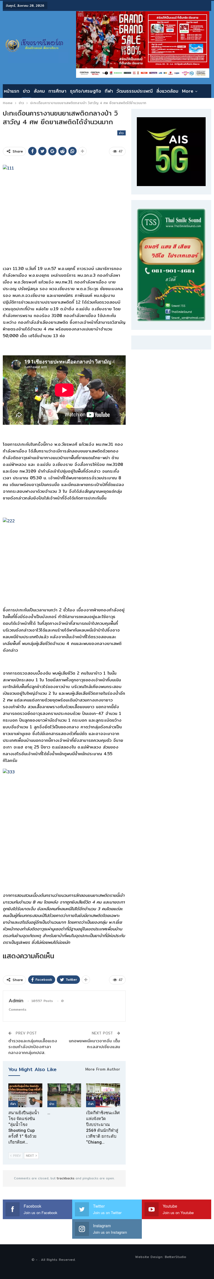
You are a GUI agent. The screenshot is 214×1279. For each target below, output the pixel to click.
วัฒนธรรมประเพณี (134, 91)
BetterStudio (175, 1256)
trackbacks (65, 1178)
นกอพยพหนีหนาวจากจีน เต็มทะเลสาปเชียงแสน (94, 1044)
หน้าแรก (11, 91)
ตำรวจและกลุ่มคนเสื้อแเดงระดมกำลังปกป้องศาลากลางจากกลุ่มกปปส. (32, 1047)
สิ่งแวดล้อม (167, 91)
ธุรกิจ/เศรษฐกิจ (85, 91)
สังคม (39, 91)
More (187, 91)
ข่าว (26, 91)
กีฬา (109, 91)
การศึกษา (57, 91)
